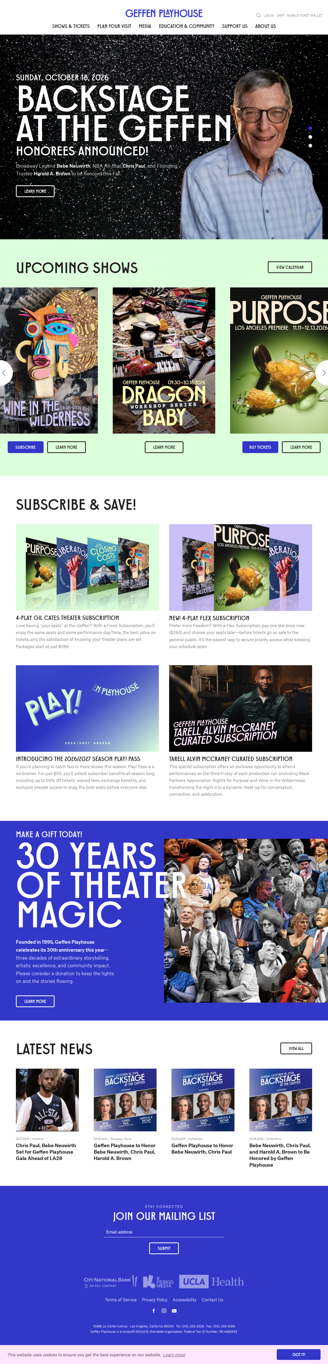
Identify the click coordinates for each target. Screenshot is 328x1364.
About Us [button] (265, 26)
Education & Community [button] (186, 26)
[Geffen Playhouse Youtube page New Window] (174, 1310)
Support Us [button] (235, 26)
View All (296, 1048)
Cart (280, 15)
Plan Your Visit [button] (114, 26)
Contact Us (212, 1299)
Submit (164, 1248)
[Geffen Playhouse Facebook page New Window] (153, 1310)
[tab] (310, 128)
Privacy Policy (155, 1299)
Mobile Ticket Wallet (305, 15)
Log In (269, 15)
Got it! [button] (298, 1354)
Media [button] (145, 26)
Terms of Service (121, 1299)
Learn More (35, 191)
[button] (258, 15)
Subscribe (25, 447)
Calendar (290, 267)
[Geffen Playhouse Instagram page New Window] (164, 1310)
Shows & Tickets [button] (71, 26)
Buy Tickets (260, 447)
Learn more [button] (174, 1354)
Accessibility (185, 1299)
